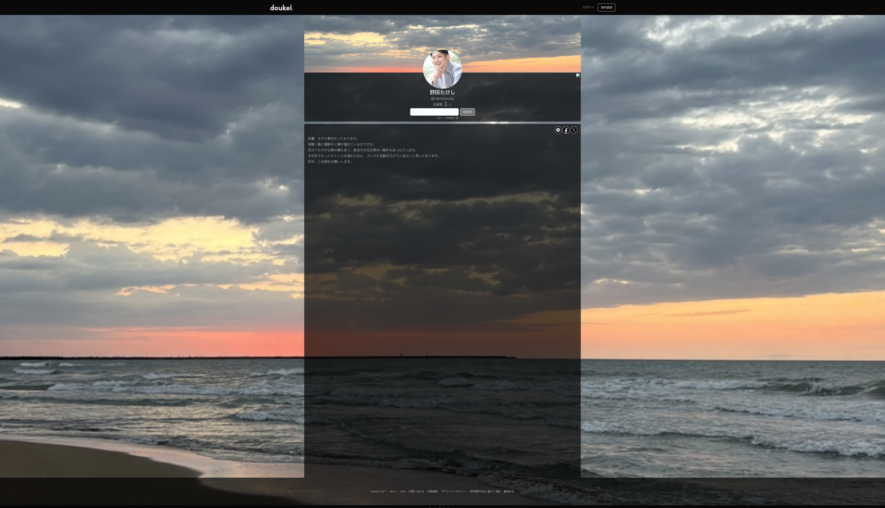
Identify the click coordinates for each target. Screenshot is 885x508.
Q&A (403, 491)
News (393, 491)
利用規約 (433, 491)
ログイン (588, 7)
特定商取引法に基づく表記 (485, 491)
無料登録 (606, 8)
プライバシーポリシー (453, 491)
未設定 (467, 112)
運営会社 (509, 491)
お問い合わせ (416, 491)
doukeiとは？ (379, 491)
